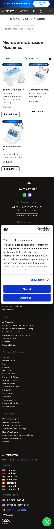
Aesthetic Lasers (9, 338)
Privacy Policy (8, 390)
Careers (5, 442)
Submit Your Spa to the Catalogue (17, 435)
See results (7, 397)
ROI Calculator (8, 374)
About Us (6, 357)
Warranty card (8, 384)
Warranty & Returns (11, 380)
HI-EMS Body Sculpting (12, 306)
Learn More (10, 114)
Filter (8, 59)
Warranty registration (12, 425)
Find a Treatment (10, 432)
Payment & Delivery (11, 377)
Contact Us (7, 393)
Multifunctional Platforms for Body (17, 329)
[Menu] (50, 11)
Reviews (6, 367)
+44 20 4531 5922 (27, 189)
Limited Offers (8, 361)
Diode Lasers (8, 310)
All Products (7, 322)
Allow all (27, 289)
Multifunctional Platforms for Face (17, 325)
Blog (4, 364)
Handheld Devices (10, 345)
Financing (6, 370)
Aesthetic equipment (24, 26)
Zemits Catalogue (10, 387)
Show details (37, 279)
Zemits (8, 26)
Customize (25, 297)
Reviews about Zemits (12, 403)
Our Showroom (8, 406)
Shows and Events (10, 400)
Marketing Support (10, 419)
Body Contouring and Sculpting (16, 335)
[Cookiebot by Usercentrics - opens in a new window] (38, 229)
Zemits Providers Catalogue (15, 429)
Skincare (6, 342)
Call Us (27, 183)
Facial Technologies (11, 332)
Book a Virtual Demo (27, 216)
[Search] (34, 11)
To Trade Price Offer (41, 3)
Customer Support (10, 422)
